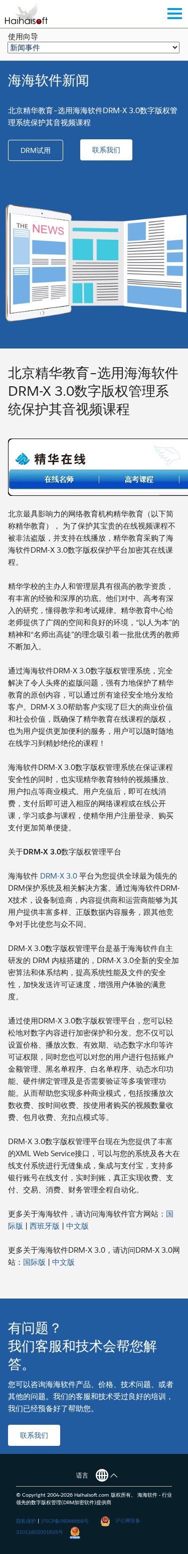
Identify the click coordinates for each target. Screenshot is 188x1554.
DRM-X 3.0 (58, 876)
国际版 (34, 1262)
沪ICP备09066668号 (65, 1520)
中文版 (77, 1226)
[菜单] (174, 13)
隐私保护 (26, 1520)
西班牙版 (45, 1226)
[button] (35, 150)
